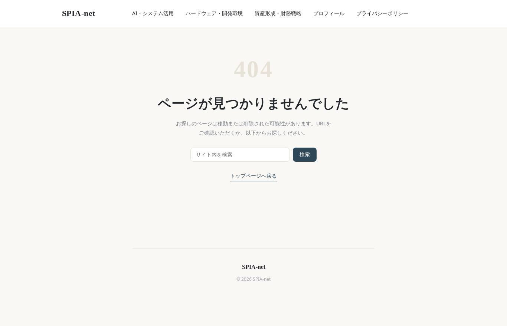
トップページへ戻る (253, 175)
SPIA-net (78, 13)
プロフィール (328, 13)
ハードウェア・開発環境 (214, 13)
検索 (305, 154)
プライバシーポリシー (382, 13)
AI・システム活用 (153, 13)
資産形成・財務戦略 (278, 13)
